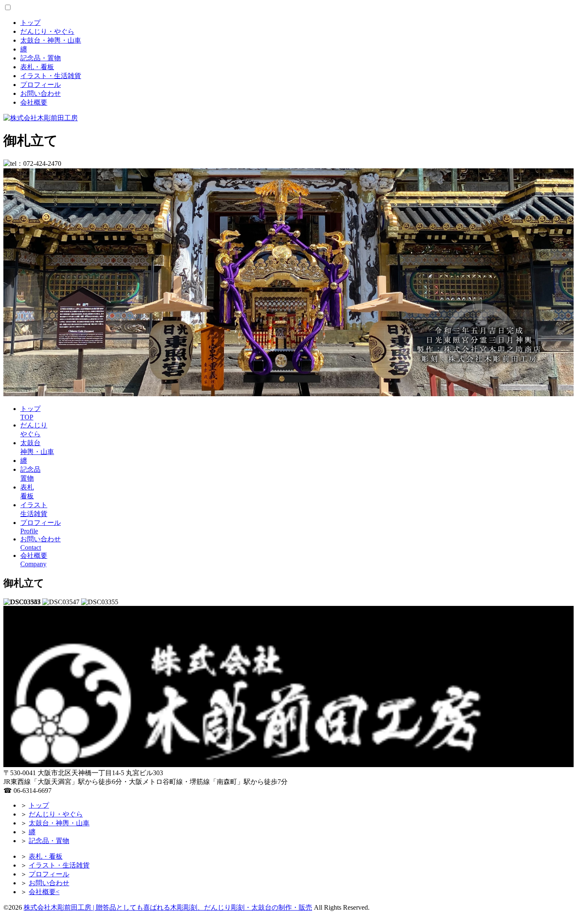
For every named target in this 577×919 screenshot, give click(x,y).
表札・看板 (37, 66)
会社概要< (44, 891)
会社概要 (33, 102)
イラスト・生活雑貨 (50, 75)
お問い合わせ (40, 93)
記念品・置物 (40, 58)
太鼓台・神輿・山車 (50, 40)
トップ (30, 22)
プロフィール (40, 84)
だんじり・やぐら (47, 31)
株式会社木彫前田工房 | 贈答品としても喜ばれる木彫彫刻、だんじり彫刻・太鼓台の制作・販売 (168, 907)
